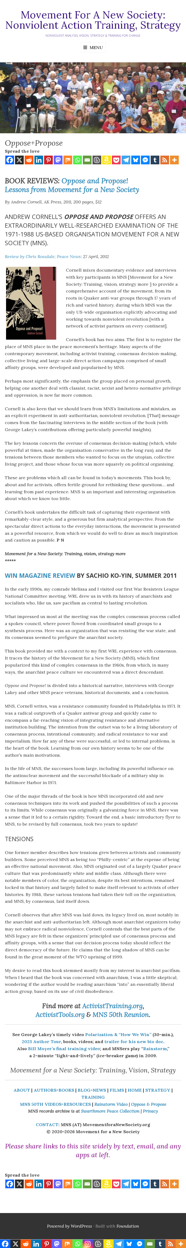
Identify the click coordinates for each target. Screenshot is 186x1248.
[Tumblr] (155, 160)
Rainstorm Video (111, 1104)
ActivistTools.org (60, 1014)
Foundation (127, 1226)
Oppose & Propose (148, 1104)
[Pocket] (116, 160)
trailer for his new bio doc (133, 1041)
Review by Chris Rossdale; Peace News (43, 256)
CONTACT (47, 1124)
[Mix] (67, 160)
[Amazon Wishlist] (106, 160)
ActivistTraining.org (112, 1006)
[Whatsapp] (77, 160)
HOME (135, 1090)
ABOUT (22, 1090)
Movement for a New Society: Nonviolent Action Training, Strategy (93, 20)
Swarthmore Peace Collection (110, 1111)
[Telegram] (126, 160)
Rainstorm (155, 1048)
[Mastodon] (58, 160)
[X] (19, 160)
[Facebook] (9, 160)
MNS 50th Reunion (121, 1014)
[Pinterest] (48, 160)
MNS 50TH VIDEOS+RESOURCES (55, 1104)
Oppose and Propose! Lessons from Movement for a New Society (72, 185)
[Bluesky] (135, 160)
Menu (96, 47)
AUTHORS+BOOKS (54, 1090)
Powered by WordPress (69, 1226)
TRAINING (93, 1097)
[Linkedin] (38, 160)
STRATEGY (157, 1090)
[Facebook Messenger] (145, 160)
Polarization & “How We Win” (119, 1034)
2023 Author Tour (41, 1041)
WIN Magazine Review (40, 575)
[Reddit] (29, 160)
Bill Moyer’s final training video (64, 1048)
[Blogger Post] (97, 160)
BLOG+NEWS (92, 1090)
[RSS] (164, 160)
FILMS (117, 1090)
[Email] (87, 160)
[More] (174, 160)
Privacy (150, 1111)
